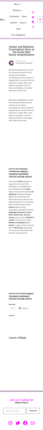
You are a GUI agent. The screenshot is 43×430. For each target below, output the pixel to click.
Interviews (14, 16)
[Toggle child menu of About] (21, 4)
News (24, 16)
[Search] (40, 19)
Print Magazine (18, 35)
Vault (18, 29)
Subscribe (33, 411)
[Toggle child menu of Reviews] (22, 10)
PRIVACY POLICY (21, 402)
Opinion (13, 22)
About (17, 4)
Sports (23, 22)
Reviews (17, 10)
